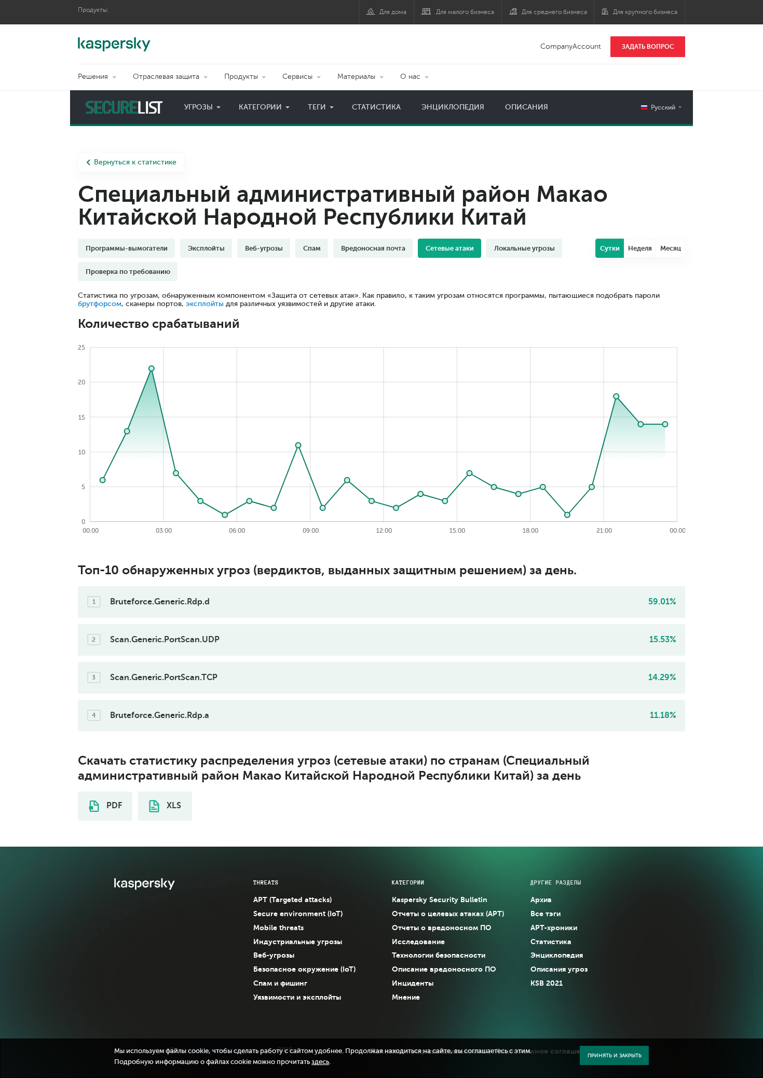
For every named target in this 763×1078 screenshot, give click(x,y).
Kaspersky (114, 38)
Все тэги (545, 913)
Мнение (406, 997)
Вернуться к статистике (135, 162)
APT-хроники (553, 927)
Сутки (610, 248)
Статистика (376, 107)
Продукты (241, 76)
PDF (113, 805)
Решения (93, 76)
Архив (541, 899)
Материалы (356, 76)
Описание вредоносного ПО (444, 969)
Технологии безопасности (438, 955)
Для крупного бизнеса (645, 12)
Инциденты (412, 983)
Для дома (392, 12)
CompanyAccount (570, 46)
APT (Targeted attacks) (292, 899)
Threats (266, 882)
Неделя (640, 248)
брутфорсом (99, 304)
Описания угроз (559, 969)
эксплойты (205, 304)
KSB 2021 (546, 983)
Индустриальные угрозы (297, 941)
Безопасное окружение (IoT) (304, 969)
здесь (320, 1062)
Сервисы (297, 76)
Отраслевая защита (166, 76)
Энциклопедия (452, 107)
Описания (526, 107)
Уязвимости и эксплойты (297, 997)
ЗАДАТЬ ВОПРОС (648, 46)
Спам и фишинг (280, 983)
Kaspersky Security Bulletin (439, 899)
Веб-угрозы (273, 955)
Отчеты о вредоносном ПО (442, 927)
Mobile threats (278, 927)
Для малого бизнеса (465, 12)
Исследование (418, 941)
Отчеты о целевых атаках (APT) (448, 913)
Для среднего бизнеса (554, 12)
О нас (410, 76)
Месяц (670, 248)
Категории (260, 107)
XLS (173, 805)
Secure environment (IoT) (298, 913)
